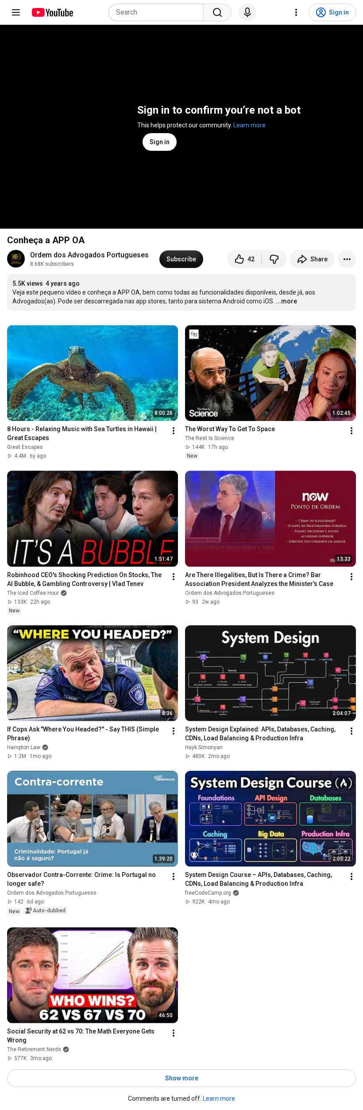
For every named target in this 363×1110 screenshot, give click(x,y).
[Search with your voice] (247, 12)
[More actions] (347, 259)
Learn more (249, 125)
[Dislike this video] (274, 259)
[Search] (217, 12)
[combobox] (158, 12)
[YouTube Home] (52, 12)
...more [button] (286, 301)
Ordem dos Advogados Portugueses (89, 255)
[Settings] (296, 12)
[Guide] (16, 12)
